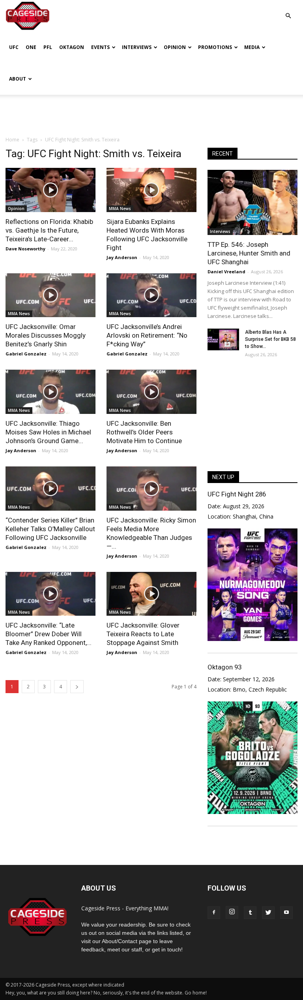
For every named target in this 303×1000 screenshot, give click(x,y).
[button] (288, 10)
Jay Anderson (122, 257)
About (17, 78)
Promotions (215, 47)
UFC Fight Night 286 (237, 494)
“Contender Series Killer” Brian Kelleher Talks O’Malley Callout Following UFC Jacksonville (50, 528)
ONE (31, 47)
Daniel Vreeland (226, 271)
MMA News (120, 208)
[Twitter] (268, 912)
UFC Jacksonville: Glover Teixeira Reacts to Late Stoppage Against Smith (143, 634)
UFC (14, 47)
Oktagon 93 (224, 667)
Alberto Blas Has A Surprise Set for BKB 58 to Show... (270, 339)
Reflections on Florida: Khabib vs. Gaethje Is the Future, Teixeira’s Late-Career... (49, 230)
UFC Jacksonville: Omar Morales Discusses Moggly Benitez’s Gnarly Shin (46, 335)
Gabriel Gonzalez (26, 354)
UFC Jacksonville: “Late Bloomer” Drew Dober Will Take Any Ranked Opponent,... (49, 634)
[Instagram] (232, 912)
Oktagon (71, 47)
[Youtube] (286, 912)
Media (252, 47)
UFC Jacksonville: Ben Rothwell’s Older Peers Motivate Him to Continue (144, 432)
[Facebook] (214, 912)
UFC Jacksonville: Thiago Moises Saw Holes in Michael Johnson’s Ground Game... (48, 432)
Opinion (175, 47)
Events (100, 47)
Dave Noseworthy (25, 249)
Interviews (137, 47)
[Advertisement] (151, 112)
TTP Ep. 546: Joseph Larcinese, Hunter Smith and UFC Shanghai (249, 253)
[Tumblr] (250, 912)
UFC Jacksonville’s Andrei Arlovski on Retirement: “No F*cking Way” (147, 335)
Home (12, 139)
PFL (47, 47)
